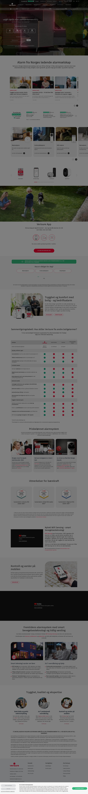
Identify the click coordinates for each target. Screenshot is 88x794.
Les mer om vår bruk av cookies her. (8, 791)
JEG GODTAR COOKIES (79, 788)
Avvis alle (8, 788)
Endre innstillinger (8, 785)
